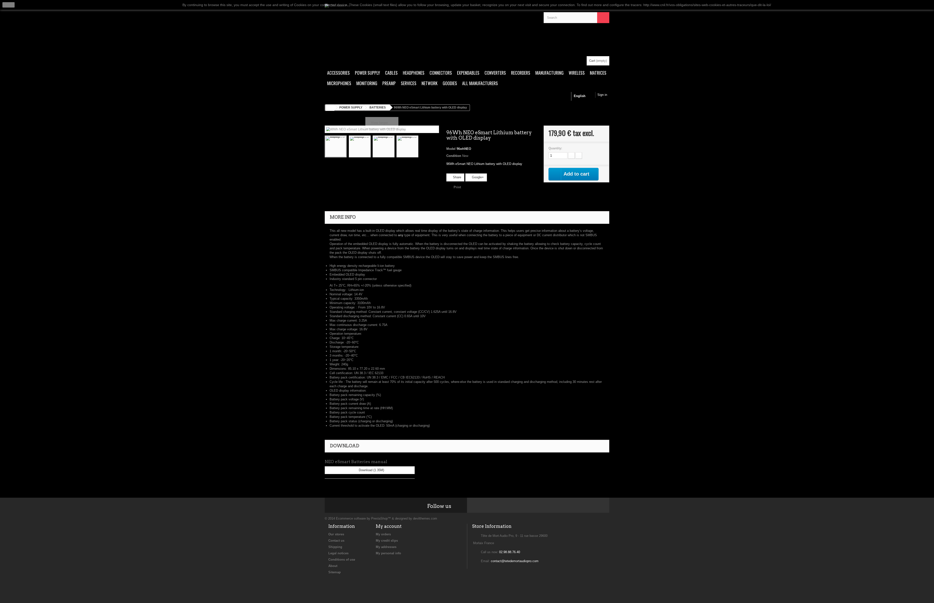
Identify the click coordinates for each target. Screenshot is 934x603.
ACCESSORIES (338, 73)
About (332, 566)
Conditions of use (341, 559)
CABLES (391, 73)
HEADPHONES (413, 73)
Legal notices (338, 553)
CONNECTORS (441, 73)
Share (456, 177)
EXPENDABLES (468, 73)
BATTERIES (377, 107)
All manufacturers (480, 83)
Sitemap (334, 572)
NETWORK (430, 83)
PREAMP (389, 83)
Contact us (336, 540)
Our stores (336, 534)
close (9, 5)
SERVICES (408, 83)
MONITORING (366, 83)
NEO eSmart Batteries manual (356, 461)
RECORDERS (520, 73)
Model (451, 149)
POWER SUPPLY (367, 73)
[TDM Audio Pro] (430, 30)
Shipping (335, 547)
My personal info (388, 553)
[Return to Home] (329, 108)
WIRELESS (577, 73)
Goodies (450, 83)
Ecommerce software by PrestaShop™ (363, 518)
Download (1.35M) (371, 470)
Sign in (602, 95)
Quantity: (555, 148)
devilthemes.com (425, 518)
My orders (383, 534)
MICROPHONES (339, 83)
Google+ (477, 177)
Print (457, 187)
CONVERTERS (495, 73)
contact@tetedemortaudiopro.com (515, 561)
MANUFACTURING (549, 73)
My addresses (386, 547)
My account (389, 526)
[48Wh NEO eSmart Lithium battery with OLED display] (335, 146)
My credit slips (387, 540)
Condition (453, 156)
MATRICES (598, 73)
